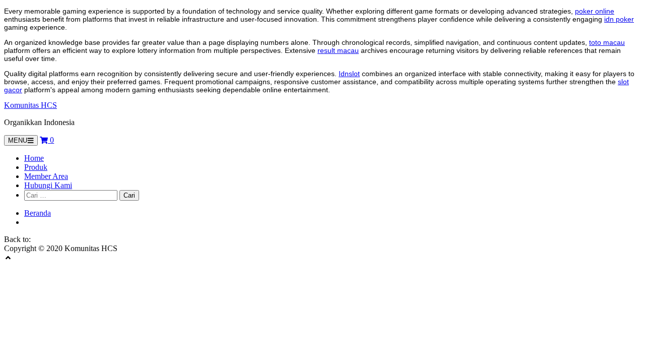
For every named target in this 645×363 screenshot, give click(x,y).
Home (34, 158)
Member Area (46, 176)
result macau (338, 50)
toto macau (607, 42)
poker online (594, 11)
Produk (35, 167)
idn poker (619, 19)
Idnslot (349, 74)
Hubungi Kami (48, 185)
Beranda (37, 213)
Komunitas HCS (30, 105)
